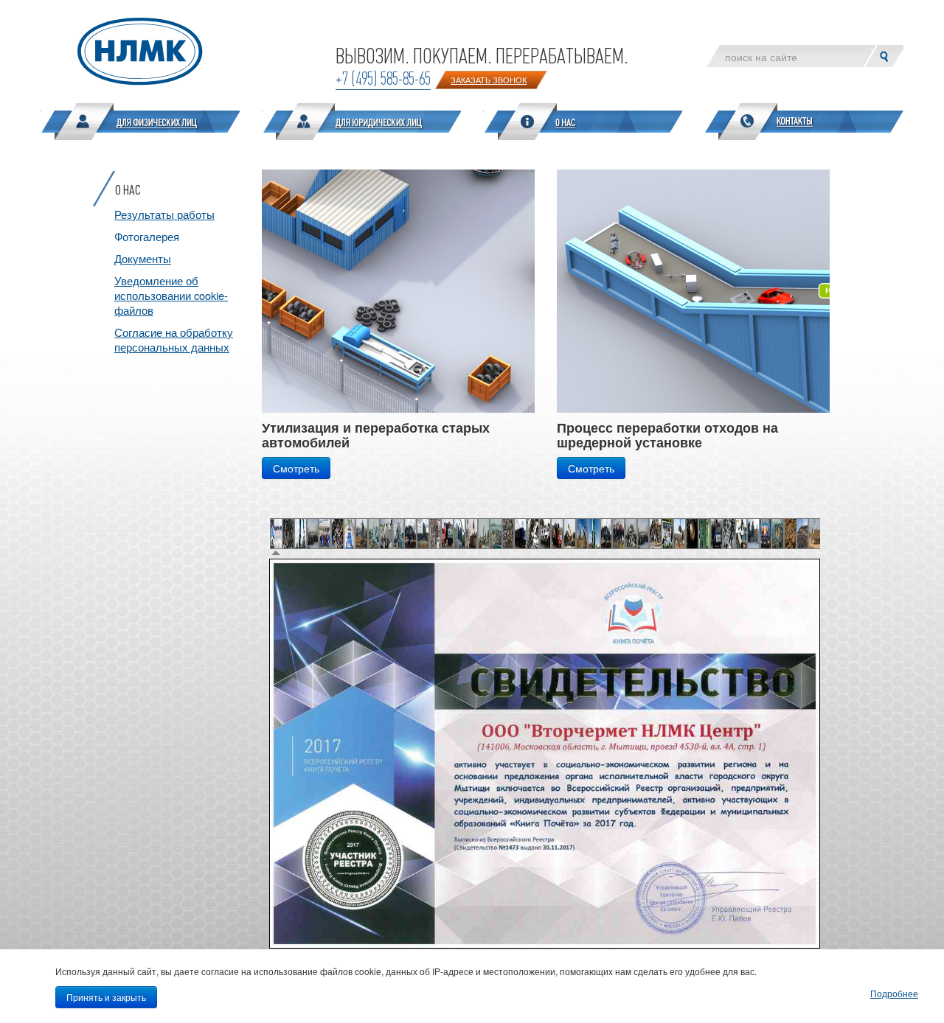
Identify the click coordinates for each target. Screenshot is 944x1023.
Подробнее (894, 993)
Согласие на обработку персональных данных (173, 339)
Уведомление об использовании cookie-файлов (171, 295)
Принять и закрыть (106, 997)
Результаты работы (164, 214)
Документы (142, 258)
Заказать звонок (489, 79)
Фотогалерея (146, 236)
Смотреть (296, 468)
